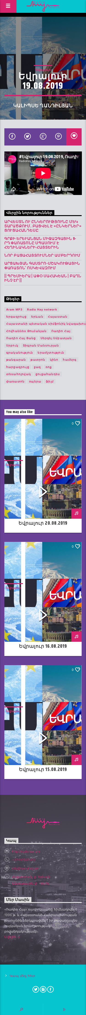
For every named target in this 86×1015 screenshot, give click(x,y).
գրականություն (19, 352)
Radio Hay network (42, 309)
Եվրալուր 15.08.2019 (43, 769)
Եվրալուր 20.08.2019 (43, 523)
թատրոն (38, 359)
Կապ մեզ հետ (23, 976)
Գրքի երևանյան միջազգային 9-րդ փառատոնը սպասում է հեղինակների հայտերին (40, 243)
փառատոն (15, 381)
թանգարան (16, 359)
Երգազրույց (16, 316)
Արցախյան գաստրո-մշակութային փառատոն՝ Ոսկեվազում (42, 265)
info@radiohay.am (25, 868)
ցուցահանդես (48, 374)
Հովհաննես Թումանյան (26, 331)
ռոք (49, 367)
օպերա (35, 381)
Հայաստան (58, 316)
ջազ (37, 367)
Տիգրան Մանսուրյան (41, 345)
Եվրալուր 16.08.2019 (43, 646)
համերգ (69, 359)
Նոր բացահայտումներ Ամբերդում (42, 255)
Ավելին (10, 937)
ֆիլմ (50, 381)
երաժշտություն (51, 352)
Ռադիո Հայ (61, 331)
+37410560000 (24, 860)
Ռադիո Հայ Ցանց (21, 338)
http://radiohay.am (26, 851)
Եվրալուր (43, 69)
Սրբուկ (12, 345)
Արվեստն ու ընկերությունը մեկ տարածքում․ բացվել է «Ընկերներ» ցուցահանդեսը (43, 226)
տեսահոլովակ (18, 374)
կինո (54, 359)
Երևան (37, 316)
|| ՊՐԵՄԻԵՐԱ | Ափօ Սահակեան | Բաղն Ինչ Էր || (42, 278)
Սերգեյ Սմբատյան (56, 338)
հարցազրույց (17, 367)
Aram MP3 (14, 309)
